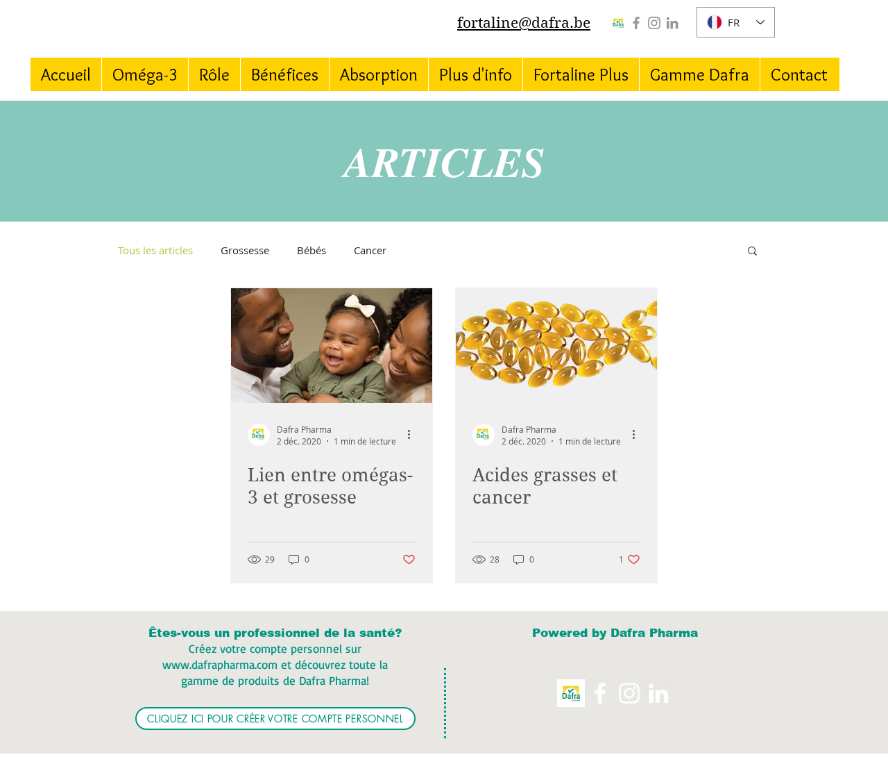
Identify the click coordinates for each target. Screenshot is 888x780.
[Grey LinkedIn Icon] (672, 23)
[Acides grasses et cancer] (556, 345)
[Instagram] (654, 23)
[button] (752, 251)
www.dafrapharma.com (220, 664)
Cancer (370, 250)
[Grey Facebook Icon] (636, 23)
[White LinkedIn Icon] (658, 693)
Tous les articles (155, 250)
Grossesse (245, 250)
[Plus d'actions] (413, 434)
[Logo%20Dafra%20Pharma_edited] (618, 23)
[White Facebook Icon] (600, 693)
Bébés (311, 250)
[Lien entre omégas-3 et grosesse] (331, 345)
